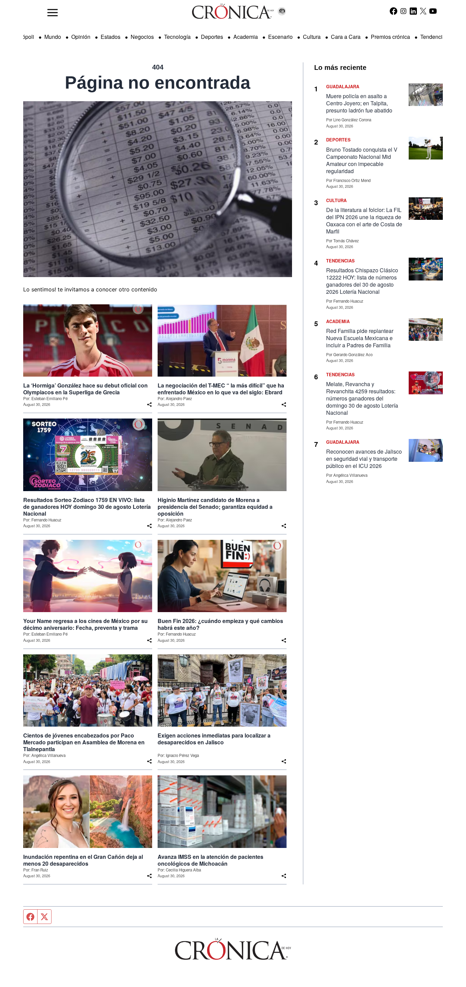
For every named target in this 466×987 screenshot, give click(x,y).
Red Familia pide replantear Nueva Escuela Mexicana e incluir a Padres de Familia (359, 338)
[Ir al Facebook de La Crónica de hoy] (393, 10)
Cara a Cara (346, 37)
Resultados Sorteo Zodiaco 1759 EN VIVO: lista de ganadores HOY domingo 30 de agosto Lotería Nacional (87, 507)
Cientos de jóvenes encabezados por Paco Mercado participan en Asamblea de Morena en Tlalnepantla (84, 742)
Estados (110, 37)
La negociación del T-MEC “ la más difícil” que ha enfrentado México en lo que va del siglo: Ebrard (221, 389)
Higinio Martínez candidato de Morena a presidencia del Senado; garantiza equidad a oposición (215, 507)
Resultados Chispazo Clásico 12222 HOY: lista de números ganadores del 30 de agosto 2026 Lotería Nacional (362, 280)
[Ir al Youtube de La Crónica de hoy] (433, 10)
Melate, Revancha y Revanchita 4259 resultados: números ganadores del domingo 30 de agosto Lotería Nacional (362, 398)
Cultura (312, 37)
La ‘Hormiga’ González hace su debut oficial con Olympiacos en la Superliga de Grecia (85, 389)
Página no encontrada (157, 82)
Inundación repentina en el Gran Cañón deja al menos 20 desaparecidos (83, 860)
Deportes (212, 37)
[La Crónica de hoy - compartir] (149, 404)
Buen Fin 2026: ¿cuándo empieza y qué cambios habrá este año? (220, 624)
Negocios (142, 37)
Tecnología (177, 37)
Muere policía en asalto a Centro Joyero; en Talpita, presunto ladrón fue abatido (359, 103)
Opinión (80, 37)
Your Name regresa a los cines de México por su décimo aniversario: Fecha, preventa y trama (85, 624)
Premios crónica (390, 37)
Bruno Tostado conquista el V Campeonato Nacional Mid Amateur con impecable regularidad (361, 160)
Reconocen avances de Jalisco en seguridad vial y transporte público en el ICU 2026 (364, 458)
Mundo (52, 37)
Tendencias (434, 37)
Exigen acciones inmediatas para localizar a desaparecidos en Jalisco (214, 739)
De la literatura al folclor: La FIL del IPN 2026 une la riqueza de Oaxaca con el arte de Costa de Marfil (364, 220)
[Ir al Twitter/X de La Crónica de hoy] (423, 10)
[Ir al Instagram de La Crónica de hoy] (403, 10)
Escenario (280, 37)
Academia (245, 37)
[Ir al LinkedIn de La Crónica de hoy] (413, 10)
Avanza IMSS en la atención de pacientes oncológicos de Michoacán (210, 860)
